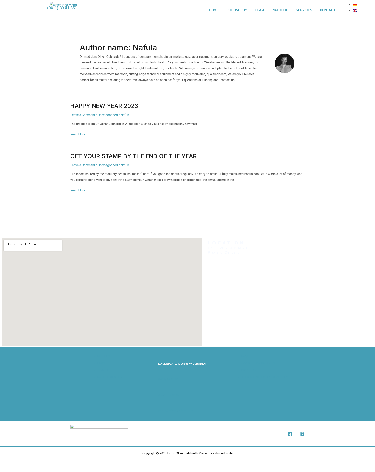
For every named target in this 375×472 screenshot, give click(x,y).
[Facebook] (290, 434)
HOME (214, 10)
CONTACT (327, 10)
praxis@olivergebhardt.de (175, 410)
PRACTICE (280, 10)
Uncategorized (108, 115)
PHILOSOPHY (236, 10)
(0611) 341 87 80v (169, 394)
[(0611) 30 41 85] (160, 373)
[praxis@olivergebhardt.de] (160, 404)
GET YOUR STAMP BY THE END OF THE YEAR (133, 156)
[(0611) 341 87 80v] (160, 388)
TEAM (259, 10)
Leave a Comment (82, 115)
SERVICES (304, 10)
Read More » (79, 134)
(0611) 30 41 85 (168, 379)
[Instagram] (302, 434)
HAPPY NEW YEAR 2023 (104, 105)
